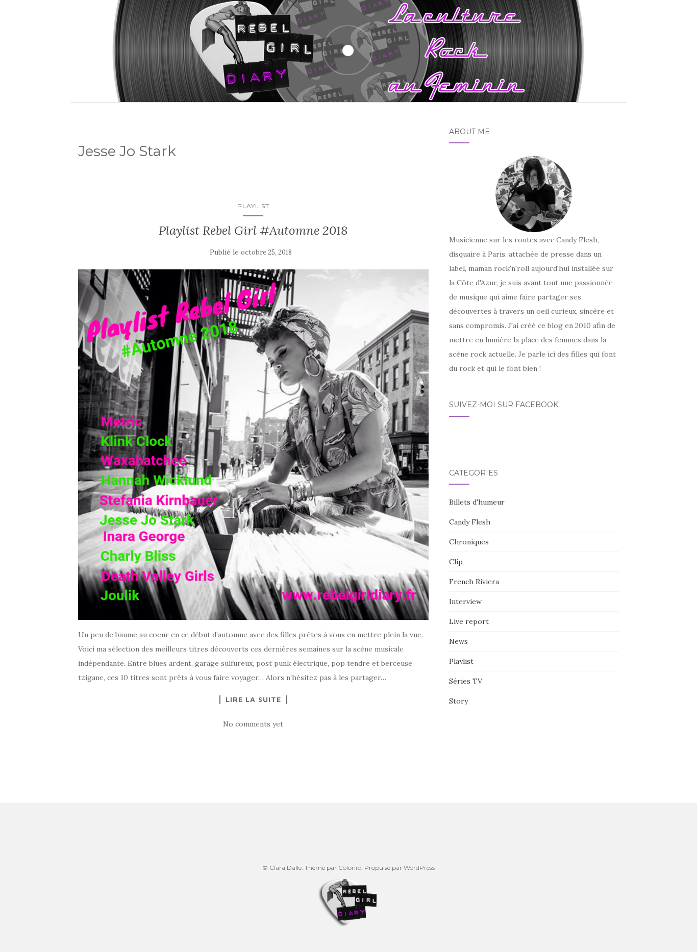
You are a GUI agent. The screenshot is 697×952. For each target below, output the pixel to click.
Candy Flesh (469, 522)
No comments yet (253, 724)
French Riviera (474, 581)
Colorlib (349, 867)
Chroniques (469, 541)
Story (458, 701)
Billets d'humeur (477, 502)
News (458, 641)
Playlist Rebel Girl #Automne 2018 (253, 230)
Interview (465, 601)
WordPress (419, 867)
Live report (469, 621)
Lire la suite (253, 699)
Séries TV (465, 681)
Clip (456, 561)
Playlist (253, 206)
